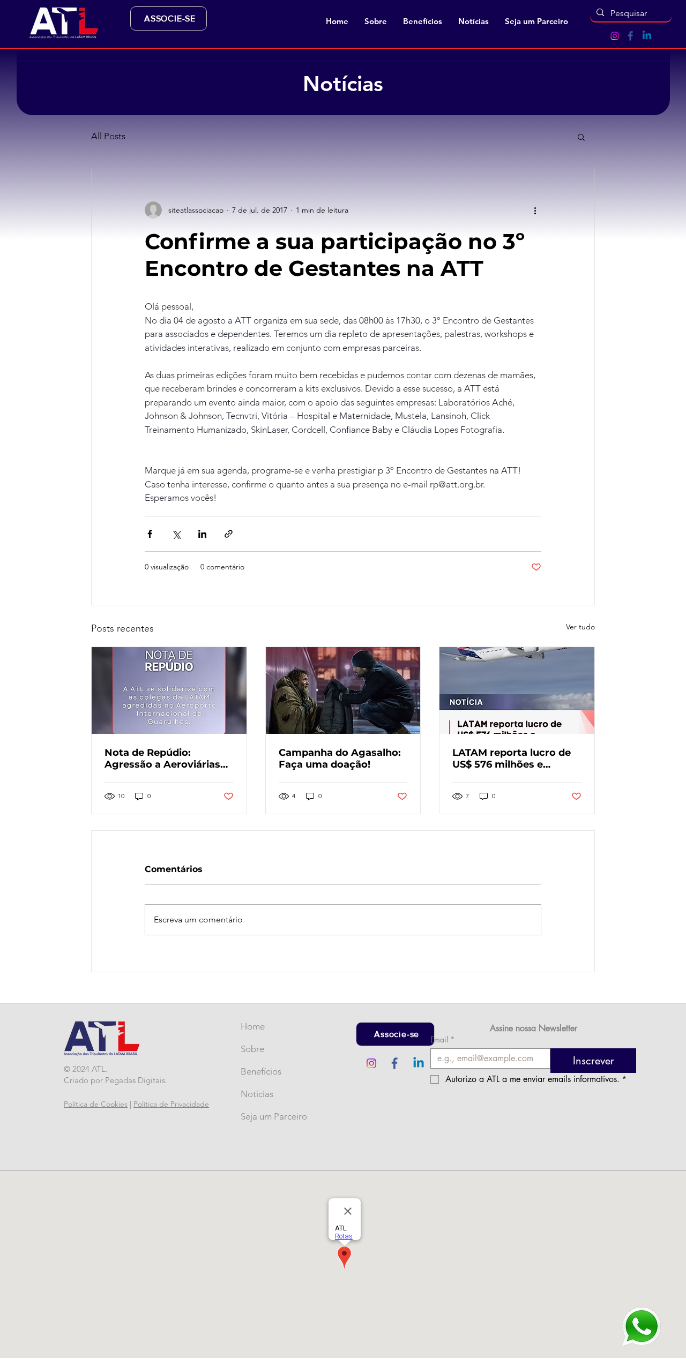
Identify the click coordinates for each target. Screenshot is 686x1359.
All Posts (108, 136)
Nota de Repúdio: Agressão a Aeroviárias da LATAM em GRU (162, 758)
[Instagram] (614, 36)
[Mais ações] (534, 210)
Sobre (252, 1048)
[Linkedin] (647, 36)
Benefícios (258, 1071)
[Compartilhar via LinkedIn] (202, 534)
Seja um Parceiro (258, 1116)
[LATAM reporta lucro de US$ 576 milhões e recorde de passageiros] (516, 690)
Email (442, 1039)
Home (253, 1026)
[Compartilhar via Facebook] (150, 534)
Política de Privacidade (171, 1104)
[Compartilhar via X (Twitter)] (176, 534)
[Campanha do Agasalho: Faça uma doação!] (343, 690)
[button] (375, 21)
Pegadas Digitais (135, 1080)
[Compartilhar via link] (228, 534)
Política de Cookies (96, 1104)
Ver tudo (580, 627)
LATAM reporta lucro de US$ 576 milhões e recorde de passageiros (511, 758)
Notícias (257, 1093)
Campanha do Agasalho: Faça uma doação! (340, 758)
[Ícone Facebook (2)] (630, 36)
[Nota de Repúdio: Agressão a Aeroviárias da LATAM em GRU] (169, 690)
